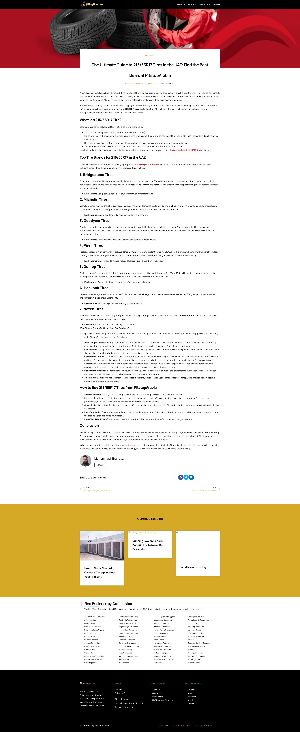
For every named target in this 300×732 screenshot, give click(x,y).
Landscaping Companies (163, 620)
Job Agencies (124, 663)
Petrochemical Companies (164, 659)
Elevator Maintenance (127, 623)
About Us (156, 689)
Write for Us (157, 696)
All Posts (100, 465)
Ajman (190, 693)
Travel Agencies (194, 659)
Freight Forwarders (126, 636)
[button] (180, 477)
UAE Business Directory (162, 700)
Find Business (213, 4)
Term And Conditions (182, 725)
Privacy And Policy (204, 725)
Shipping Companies (196, 626)
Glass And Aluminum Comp (129, 646)
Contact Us (157, 693)
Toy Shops (192, 649)
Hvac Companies (125, 653)
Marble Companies (161, 633)
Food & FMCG (190, 4)
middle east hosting (193, 567)
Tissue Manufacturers (196, 646)
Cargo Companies (91, 640)
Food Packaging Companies (129, 633)
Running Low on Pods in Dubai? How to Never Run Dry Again (148, 545)
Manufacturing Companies (164, 630)
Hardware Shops (125, 649)
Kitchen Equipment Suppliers (164, 617)
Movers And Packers (161, 643)
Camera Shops (90, 636)
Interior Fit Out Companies (129, 656)
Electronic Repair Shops (128, 620)
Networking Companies (162, 646)
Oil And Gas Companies (162, 649)
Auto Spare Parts (90, 620)
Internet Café (124, 659)
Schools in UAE (193, 623)
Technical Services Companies (199, 643)
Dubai (190, 700)
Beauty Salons (89, 623)
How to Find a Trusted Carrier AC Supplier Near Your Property (99, 572)
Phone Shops (158, 663)
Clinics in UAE (89, 649)
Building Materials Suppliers (94, 630)
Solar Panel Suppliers (196, 633)
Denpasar (192, 696)
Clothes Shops (90, 653)
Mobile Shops (159, 640)
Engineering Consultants (128, 626)
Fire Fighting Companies (128, 630)
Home (179, 4)
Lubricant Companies (162, 626)
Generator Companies (127, 643)
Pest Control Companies (163, 656)
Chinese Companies (92, 643)
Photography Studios (196, 617)
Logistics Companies (161, 623)
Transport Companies (196, 656)
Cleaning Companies (92, 646)
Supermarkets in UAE (196, 636)
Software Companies (196, 630)
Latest (151, 55)
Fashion (201, 4)
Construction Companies (93, 656)
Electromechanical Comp (128, 617)
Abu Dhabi (192, 689)
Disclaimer (163, 725)
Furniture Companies (127, 640)
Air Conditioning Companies (94, 617)
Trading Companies (195, 653)
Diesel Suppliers (90, 663)
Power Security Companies (198, 620)
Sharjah (191, 703)
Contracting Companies (93, 659)
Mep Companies (160, 636)
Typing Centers (194, 663)
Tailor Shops (192, 640)
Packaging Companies (162, 653)
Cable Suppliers (90, 633)
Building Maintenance (92, 626)
